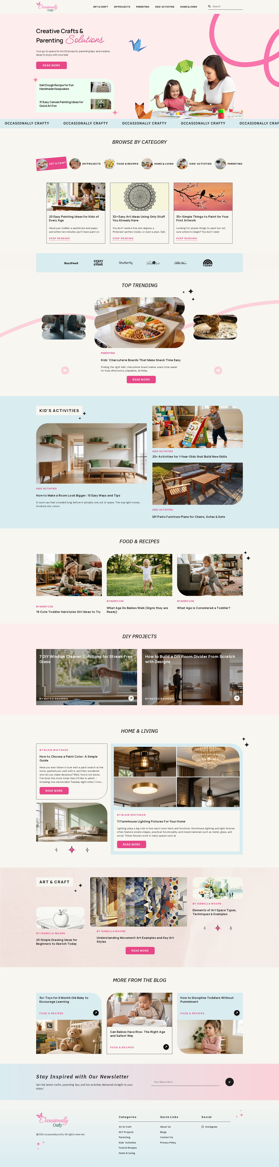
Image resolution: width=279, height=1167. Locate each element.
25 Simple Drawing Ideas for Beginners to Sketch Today (56, 942)
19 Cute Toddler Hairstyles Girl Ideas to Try (68, 612)
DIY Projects (122, 6)
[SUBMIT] (229, 1082)
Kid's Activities (59, 410)
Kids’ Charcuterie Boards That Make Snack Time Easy (141, 360)
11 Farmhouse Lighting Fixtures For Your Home (151, 821)
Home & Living (188, 6)
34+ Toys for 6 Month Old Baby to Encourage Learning (63, 1000)
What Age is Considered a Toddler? (203, 608)
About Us (165, 1126)
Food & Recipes (139, 541)
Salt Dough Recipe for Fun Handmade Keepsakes (56, 87)
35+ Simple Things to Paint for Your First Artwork (202, 218)
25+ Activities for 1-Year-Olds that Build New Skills (189, 456)
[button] (65, 370)
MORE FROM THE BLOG (139, 980)
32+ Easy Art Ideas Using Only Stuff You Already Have (139, 218)
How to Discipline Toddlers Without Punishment (207, 1000)
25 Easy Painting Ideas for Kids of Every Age (74, 218)
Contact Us (166, 1137)
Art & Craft (100, 6)
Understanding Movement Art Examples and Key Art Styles (135, 940)
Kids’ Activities (164, 6)
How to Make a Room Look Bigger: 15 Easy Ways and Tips (78, 495)
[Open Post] (131, 698)
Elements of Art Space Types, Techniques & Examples (215, 912)
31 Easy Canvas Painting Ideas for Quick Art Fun (61, 104)
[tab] (51, 163)
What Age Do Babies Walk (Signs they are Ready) (137, 610)
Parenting (142, 6)
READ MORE (55, 65)
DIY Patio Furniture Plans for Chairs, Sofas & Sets (188, 517)
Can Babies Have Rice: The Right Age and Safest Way (137, 1034)
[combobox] (225, 6)
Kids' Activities (46, 488)
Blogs (163, 1132)
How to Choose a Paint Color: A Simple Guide (69, 758)
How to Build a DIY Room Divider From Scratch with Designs (190, 659)
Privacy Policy (168, 1142)
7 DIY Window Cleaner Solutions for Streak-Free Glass (85, 659)
